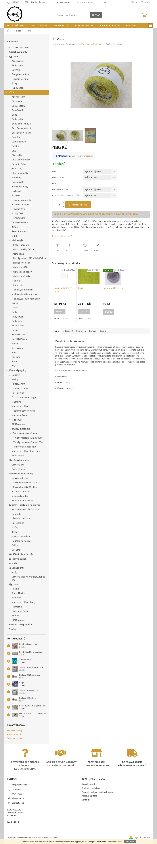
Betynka (16, 70)
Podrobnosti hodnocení (92, 44)
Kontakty (86, 799)
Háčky (15, 527)
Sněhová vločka (14, 738)
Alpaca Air (17, 101)
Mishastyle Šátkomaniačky (26, 298)
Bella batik (17, 119)
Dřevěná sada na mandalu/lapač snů (28, 578)
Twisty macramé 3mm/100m (28, 442)
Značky (12, 629)
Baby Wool (17, 110)
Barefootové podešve (21, 624)
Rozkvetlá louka (15, 734)
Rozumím (129, 841)
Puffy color (17, 316)
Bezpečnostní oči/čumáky (25, 509)
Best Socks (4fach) (21, 128)
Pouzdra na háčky (21, 541)
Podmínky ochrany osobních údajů (97, 792)
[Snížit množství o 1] (63, 206)
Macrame (16, 402)
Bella (14, 114)
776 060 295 (17, 789)
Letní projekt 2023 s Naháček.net (30, 258)
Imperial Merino (20, 222)
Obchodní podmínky (85, 2)
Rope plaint (18, 455)
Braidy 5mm (18, 384)
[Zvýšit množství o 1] (63, 203)
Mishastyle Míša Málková (24, 294)
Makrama (17, 606)
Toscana (16, 357)
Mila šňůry (17, 420)
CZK (133, 2)
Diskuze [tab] (92, 331)
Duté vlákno (18, 523)
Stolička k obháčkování (21, 554)
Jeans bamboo (19, 231)
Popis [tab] (56, 331)
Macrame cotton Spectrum (26, 451)
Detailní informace (60, 236)
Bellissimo (17, 65)
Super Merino (18, 593)
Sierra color (18, 348)
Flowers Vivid (18, 209)
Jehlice (15, 532)
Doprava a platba (89, 795)
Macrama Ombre (21, 611)
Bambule (16, 514)
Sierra (15, 343)
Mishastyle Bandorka (23, 289)
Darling (15, 146)
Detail (59, 311)
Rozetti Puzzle (19, 339)
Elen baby (17, 168)
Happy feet (17, 213)
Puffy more (17, 321)
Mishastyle (17, 240)
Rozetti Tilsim (19, 334)
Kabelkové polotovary (21, 473)
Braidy (15, 379)
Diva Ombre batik (21, 159)
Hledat (96, 15)
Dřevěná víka (18, 469)
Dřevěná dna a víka (19, 460)
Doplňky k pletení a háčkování (25, 505)
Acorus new (18, 61)
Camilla (16, 137)
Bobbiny (16, 375)
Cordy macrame (20, 388)
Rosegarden (18, 325)
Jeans (15, 227)
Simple (16, 280)
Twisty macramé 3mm (24, 433)
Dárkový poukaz (17, 559)
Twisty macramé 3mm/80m (27, 438)
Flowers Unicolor (21, 204)
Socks (15, 352)
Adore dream (18, 97)
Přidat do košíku (79, 204)
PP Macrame (18, 424)
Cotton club (18, 393)
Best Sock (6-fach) (21, 132)
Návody (13, 563)
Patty (14, 307)
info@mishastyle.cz (21, 784)
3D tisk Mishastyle (18, 47)
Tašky (15, 545)
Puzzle (15, 588)
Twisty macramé (21, 428)
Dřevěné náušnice (21, 518)
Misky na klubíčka (21, 536)
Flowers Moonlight (22, 200)
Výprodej (13, 56)
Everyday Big (18, 182)
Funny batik (18, 88)
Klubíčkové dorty (18, 52)
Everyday (16, 177)
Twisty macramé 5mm (24, 446)
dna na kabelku (20, 478)
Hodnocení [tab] (81, 331)
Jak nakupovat (63, 2)
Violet (15, 361)
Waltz (15, 366)
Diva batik (17, 155)
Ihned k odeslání (20, 245)
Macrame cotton (20, 406)
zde (120, 841)
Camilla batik (19, 141)
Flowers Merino (20, 79)
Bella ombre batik (21, 123)
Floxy (14, 83)
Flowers (16, 195)
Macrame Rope (19, 415)
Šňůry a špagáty (17, 370)
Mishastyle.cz (18, 798)
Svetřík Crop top (15, 730)
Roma (15, 330)
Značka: (114, 44)
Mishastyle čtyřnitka (23, 249)
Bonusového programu (82, 156)
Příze (11, 92)
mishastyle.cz (18, 803)
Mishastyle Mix (20, 267)
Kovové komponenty (22, 500)
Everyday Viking (20, 186)
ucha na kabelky (20, 496)
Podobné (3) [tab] (67, 331)
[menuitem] (16, 25)
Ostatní (16, 550)
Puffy (14, 312)
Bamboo (16, 597)
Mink (14, 236)
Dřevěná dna (18, 464)
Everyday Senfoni (20, 74)
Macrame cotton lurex (23, 410)
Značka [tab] (103, 331)
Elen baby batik (20, 173)
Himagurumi (18, 218)
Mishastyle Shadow (22, 272)
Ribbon (15, 615)
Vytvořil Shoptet (142, 837)
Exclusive (16, 191)
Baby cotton (18, 106)
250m (56, 318)
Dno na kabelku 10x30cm (25, 482)
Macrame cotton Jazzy (23, 602)
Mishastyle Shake (21, 276)
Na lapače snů (16, 568)
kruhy (14, 572)
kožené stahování (21, 491)
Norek (15, 303)
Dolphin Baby (19, 164)
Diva (14, 150)
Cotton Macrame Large (24, 397)
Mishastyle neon (21, 262)
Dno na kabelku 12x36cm (25, 487)
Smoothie (17, 285)
